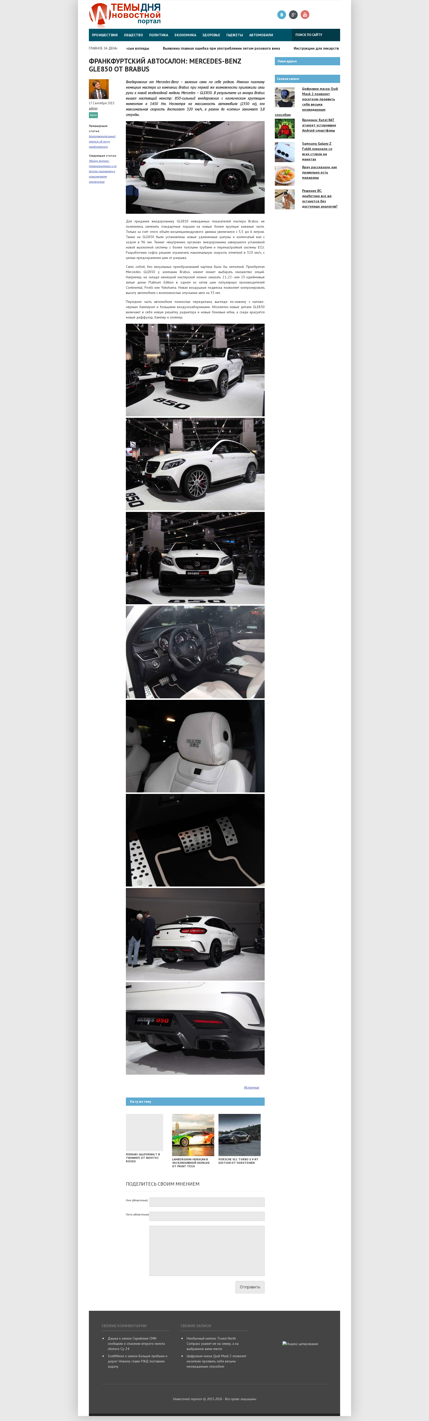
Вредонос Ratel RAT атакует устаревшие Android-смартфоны (319, 125)
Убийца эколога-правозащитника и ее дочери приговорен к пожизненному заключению (103, 171)
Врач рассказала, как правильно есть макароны (319, 172)
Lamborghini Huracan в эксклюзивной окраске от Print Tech (191, 1162)
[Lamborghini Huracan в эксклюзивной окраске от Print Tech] (193, 1155)
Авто (93, 115)
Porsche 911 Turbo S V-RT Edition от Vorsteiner (238, 1161)
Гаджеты (234, 35)
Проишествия (105, 35)
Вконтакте (281, 14)
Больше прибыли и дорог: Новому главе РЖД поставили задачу (137, 1361)
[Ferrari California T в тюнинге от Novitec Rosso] (144, 1150)
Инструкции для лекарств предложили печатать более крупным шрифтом (334, 48)
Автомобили (261, 35)
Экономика (185, 35)
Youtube (305, 14)
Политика (158, 35)
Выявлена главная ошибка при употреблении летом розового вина (196, 48)
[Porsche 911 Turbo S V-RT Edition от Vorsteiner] (239, 1155)
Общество (133, 35)
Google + (293, 14)
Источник (251, 1087)
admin (93, 108)
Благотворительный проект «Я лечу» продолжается (102, 141)
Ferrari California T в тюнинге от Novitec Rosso (143, 1157)
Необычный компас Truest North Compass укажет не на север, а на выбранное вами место (213, 1343)
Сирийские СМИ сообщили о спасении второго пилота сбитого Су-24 (136, 1343)
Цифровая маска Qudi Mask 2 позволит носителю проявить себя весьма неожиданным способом (216, 1361)
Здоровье (211, 35)
